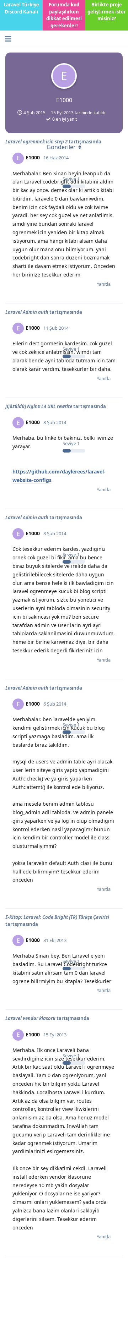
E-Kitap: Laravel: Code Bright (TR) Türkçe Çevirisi (57, 917)
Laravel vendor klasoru (30, 1018)
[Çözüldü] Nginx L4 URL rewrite (38, 406)
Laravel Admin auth (26, 312)
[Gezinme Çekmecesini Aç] (7, 39)
